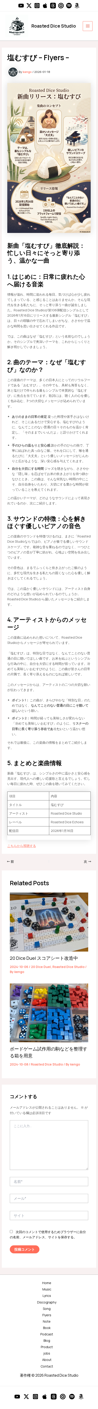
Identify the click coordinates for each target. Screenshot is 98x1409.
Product (47, 1347)
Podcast (46, 1334)
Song (47, 1308)
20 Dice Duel (41, 967)
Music (46, 1289)
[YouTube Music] (61, 5)
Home (46, 1283)
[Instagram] (37, 5)
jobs (46, 1353)
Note (47, 1321)
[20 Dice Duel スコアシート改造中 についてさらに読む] (49, 921)
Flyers (46, 1315)
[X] (26, 1396)
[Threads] (53, 5)
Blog (47, 1340)
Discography (46, 1302)
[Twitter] (29, 5)
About (47, 1359)
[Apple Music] (45, 5)
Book (47, 1328)
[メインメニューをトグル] (88, 26)
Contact (47, 1366)
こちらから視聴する (21, 846)
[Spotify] (69, 5)
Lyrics (47, 1295)
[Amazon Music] (77, 5)
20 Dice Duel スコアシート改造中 (44, 958)
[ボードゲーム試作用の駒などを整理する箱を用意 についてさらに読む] (49, 1012)
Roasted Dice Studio (53, 26)
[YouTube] (21, 5)
